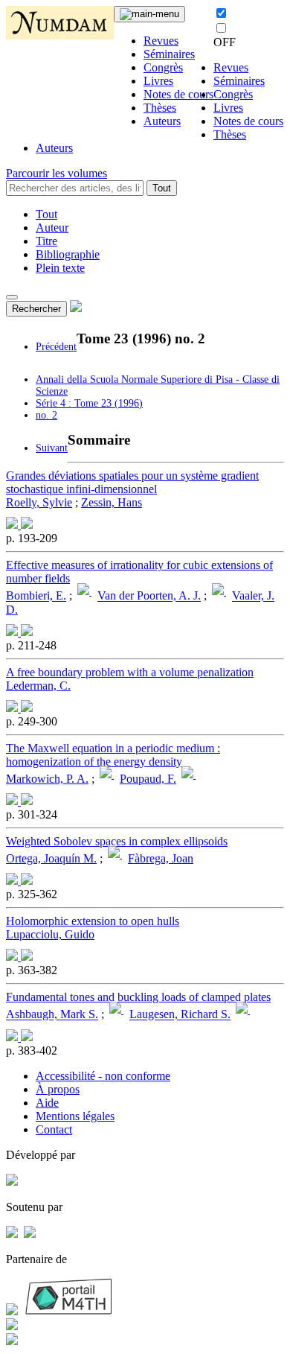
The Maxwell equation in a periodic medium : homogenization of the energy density (113, 755)
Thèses (160, 107)
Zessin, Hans (111, 502)
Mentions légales (75, 1116)
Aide (47, 1102)
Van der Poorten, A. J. (149, 596)
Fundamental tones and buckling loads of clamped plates (138, 997)
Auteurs (162, 121)
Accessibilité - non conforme (103, 1075)
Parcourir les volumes (56, 173)
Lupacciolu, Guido (50, 934)
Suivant (52, 448)
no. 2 (46, 415)
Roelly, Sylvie (39, 502)
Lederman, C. (38, 685)
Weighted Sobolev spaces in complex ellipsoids (117, 841)
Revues (161, 40)
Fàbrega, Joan (160, 858)
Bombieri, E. (36, 596)
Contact (54, 1129)
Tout (161, 188)
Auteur (52, 227)
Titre (46, 241)
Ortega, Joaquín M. (51, 858)
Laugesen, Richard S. (180, 1014)
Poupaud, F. (148, 778)
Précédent (56, 346)
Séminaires (169, 54)
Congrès (163, 67)
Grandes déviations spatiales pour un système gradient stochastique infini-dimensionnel (132, 482)
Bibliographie (68, 254)
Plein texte (60, 267)
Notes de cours (178, 94)
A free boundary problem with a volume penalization (130, 672)
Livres (158, 80)
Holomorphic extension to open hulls (92, 921)
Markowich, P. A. (47, 778)
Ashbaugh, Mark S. (52, 1014)
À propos (58, 1089)
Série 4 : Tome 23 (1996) (89, 403)
